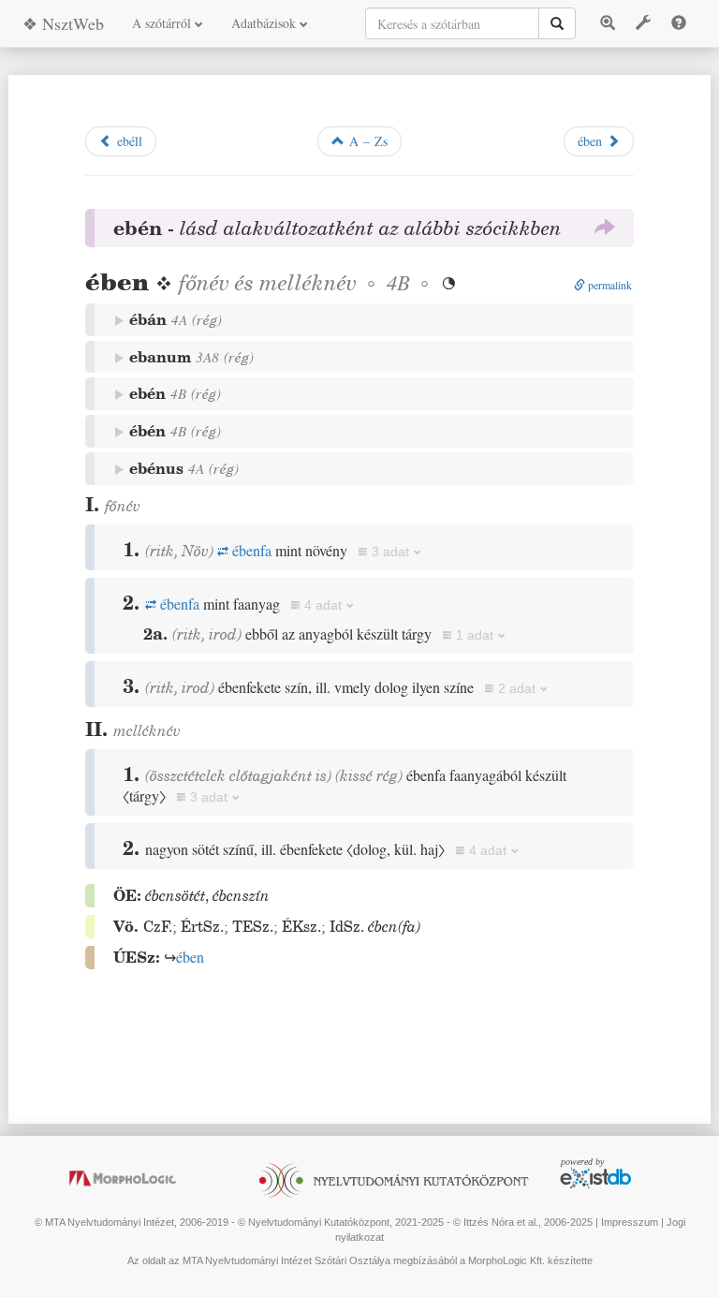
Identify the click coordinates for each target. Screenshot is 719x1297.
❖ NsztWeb (63, 23)
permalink (608, 284)
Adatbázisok (265, 23)
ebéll (127, 141)
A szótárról (163, 23)
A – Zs (366, 141)
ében (592, 141)
